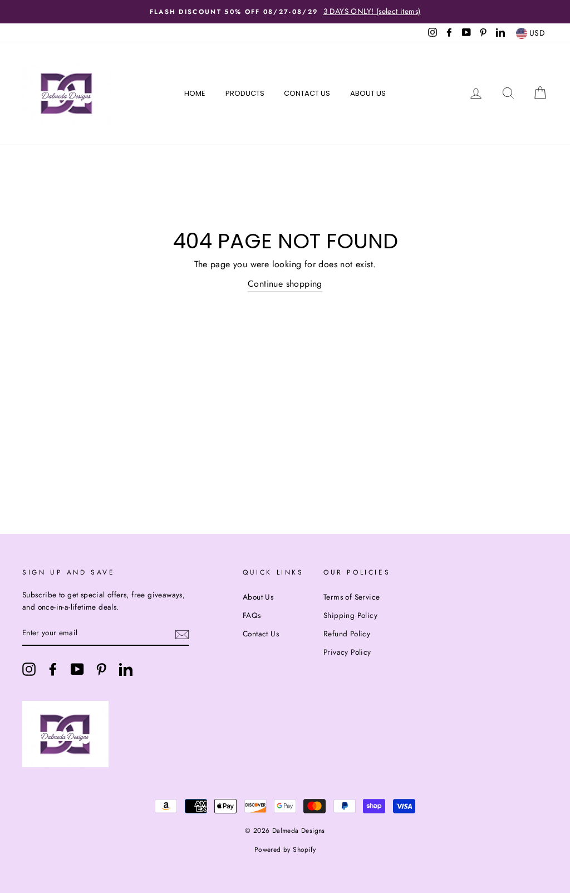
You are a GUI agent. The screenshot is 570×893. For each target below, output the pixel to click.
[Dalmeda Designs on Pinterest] (101, 669)
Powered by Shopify (285, 850)
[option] (285, 12)
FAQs (252, 615)
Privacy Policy (347, 652)
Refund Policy (346, 633)
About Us (368, 93)
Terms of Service (351, 596)
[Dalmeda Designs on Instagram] (29, 669)
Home (194, 93)
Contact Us (307, 93)
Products (244, 93)
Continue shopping (285, 283)
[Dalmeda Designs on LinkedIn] (125, 669)
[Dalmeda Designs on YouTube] (77, 669)
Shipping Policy (350, 615)
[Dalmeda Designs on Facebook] (53, 669)
